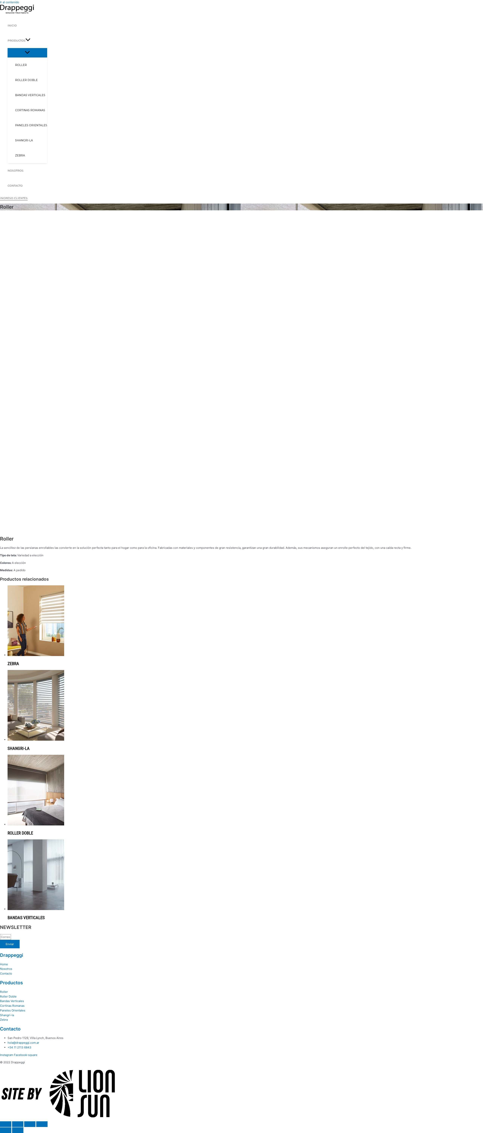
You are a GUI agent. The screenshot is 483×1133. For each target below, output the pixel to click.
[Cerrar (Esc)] (42, 1124)
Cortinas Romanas (12, 1005)
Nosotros (6, 969)
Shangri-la (7, 1015)
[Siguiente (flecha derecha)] (17, 1130)
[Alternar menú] (27, 52)
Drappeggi (11, 955)
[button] (14, 198)
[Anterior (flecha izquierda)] (5, 1130)
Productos (11, 982)
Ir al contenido (9, 2)
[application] (27, 40)
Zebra (4, 1019)
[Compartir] (29, 1124)
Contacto (6, 973)
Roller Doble (8, 996)
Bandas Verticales (12, 1001)
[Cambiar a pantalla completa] (17, 1124)
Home (4, 964)
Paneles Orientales (12, 1010)
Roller (4, 992)
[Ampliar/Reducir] (5, 1124)
